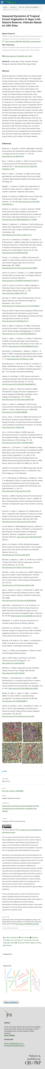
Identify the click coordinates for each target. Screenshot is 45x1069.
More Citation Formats (11, 928)
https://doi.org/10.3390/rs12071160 (14, 293)
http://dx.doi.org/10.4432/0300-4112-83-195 (26, 616)
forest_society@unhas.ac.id (13, 1043)
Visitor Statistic (9, 1035)
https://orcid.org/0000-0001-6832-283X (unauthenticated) (23, 41)
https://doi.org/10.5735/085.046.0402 (15, 253)
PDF (5, 771)
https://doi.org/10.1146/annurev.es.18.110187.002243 (20, 306)
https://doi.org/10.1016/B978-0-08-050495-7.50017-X (20, 281)
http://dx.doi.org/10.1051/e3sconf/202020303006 (19, 600)
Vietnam (5, 811)
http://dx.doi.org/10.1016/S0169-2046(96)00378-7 (19, 384)
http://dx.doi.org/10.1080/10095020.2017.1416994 (19, 219)
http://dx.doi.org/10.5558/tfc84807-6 (14, 701)
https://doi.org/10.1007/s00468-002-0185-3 (23, 346)
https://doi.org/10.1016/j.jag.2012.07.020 (16, 491)
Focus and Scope (15, 940)
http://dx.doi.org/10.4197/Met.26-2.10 (15, 321)
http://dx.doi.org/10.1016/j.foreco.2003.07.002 (18, 399)
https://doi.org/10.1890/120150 (13, 156)
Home (5, 7)
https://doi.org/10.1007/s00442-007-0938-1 (23, 688)
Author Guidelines (11, 937)
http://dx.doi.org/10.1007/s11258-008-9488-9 (17, 443)
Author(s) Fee (22, 943)
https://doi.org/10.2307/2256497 (13, 663)
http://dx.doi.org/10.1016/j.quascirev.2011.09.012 (19, 522)
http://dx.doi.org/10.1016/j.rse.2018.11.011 (17, 235)
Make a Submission (11, 1002)
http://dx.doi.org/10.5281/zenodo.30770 (16, 555)
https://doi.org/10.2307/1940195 (13, 673)
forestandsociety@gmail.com (14, 1045)
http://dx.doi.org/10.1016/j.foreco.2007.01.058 (18, 585)
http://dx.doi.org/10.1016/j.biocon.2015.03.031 (18, 716)
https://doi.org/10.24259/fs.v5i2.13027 (19, 56)
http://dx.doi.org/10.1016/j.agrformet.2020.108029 (19, 268)
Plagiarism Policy (35, 943)
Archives (13, 7)
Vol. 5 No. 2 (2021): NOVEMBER (28, 7)
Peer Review (25, 937)
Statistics (8, 945)
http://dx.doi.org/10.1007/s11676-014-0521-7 (17, 567)
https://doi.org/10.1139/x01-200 (13, 427)
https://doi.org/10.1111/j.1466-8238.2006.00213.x (19, 334)
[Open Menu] (2, 2)
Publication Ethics (30, 940)
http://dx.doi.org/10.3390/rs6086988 (14, 412)
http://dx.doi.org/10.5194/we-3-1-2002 (20, 359)
